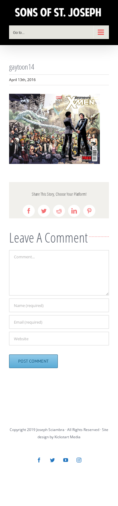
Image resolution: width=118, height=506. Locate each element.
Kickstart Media (67, 436)
